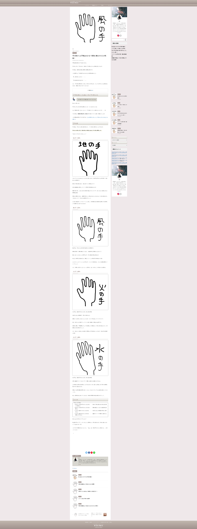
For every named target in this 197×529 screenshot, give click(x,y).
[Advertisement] (90, 442)
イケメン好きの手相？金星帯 (84, 498)
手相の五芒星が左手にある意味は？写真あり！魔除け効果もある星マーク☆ (119, 152)
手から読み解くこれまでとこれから (98, 524)
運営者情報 (86, 522)
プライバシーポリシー (96, 522)
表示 (92, 90)
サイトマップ (110, 5)
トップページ (87, 5)
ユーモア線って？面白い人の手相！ (119, 48)
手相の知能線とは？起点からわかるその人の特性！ (88, 505)
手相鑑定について (94, 5)
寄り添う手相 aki (74, 2)
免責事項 (91, 522)
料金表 (102, 5)
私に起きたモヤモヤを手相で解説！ (85, 476)
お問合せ (110, 522)
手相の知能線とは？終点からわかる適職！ (86, 484)
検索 (125, 40)
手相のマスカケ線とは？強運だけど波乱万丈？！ (88, 491)
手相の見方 (75, 468)
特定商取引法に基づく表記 (104, 522)
